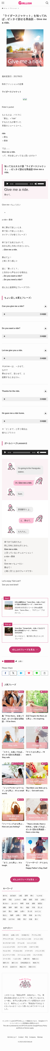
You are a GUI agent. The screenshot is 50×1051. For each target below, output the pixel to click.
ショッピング (9, 947)
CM (5, 935)
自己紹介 (13, 896)
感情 (33, 903)
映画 (36, 963)
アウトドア (8, 939)
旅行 (15, 963)
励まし (5, 915)
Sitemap (40, 1037)
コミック (31, 943)
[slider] (41, 183)
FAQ (26, 1037)
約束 (27, 903)
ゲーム (21, 943)
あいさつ (14, 903)
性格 (30, 915)
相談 (27, 907)
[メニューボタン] (3, 3)
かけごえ (38, 911)
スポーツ (33, 947)
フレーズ (37, 955)
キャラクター (9, 943)
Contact (20, 1037)
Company (32, 1037)
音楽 (32, 967)
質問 (26, 896)
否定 (10, 899)
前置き (40, 903)
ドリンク (39, 951)
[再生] (7, 184)
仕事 (27, 959)
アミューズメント (23, 939)
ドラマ (29, 951)
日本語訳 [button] (43, 314)
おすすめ (12, 919)
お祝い (43, 899)
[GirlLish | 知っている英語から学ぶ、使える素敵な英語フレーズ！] (25, 3)
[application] (25, 183)
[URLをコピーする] (44, 673)
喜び (24, 919)
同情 (24, 915)
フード (6, 959)
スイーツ (22, 947)
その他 (25, 935)
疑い (21, 907)
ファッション (9, 661)
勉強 (35, 959)
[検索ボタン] (47, 3)
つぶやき (39, 896)
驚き (10, 911)
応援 (30, 919)
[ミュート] (36, 184)
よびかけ (17, 899)
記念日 (13, 967)
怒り (36, 919)
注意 (36, 899)
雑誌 (23, 967)
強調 (11, 915)
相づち (5, 896)
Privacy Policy (42, 1026)
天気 (33, 907)
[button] (5, 673)
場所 (16, 907)
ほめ (4, 911)
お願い (20, 661)
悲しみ (40, 907)
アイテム (36, 935)
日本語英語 (25, 963)
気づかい (6, 903)
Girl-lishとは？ (12, 1037)
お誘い (22, 911)
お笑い (15, 935)
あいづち (38, 915)
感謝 (24, 899)
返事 (10, 907)
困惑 (30, 899)
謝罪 (4, 899)
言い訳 (30, 911)
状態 (18, 919)
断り (32, 896)
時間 (21, 903)
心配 (20, 896)
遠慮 (16, 911)
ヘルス (17, 959)
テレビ (6, 951)
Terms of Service (24, 1028)
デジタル (17, 951)
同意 (4, 919)
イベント (38, 939)
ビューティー (9, 955)
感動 (4, 907)
